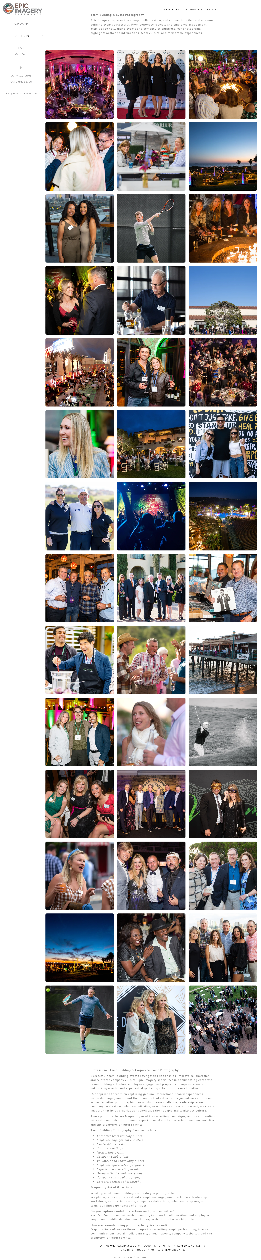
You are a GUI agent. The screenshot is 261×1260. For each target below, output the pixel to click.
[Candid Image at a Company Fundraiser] (151, 731)
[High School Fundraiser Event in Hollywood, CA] (79, 372)
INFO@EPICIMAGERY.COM (21, 93)
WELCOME (21, 24)
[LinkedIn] (21, 67)
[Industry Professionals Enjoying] (223, 875)
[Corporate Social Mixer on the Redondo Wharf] (223, 660)
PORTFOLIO (21, 36)
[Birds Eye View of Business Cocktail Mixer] (223, 1019)
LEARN (21, 48)
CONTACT (21, 53)
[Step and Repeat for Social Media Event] (151, 84)
